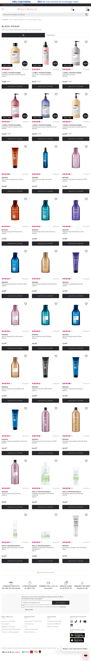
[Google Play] (77, 637)
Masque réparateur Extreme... (73, 389)
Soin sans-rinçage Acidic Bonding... (74, 547)
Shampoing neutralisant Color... (73, 231)
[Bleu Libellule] (31, 9)
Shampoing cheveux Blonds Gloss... (44, 127)
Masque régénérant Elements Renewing (42, 548)
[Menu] (3, 9)
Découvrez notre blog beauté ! (10, 632)
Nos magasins (6, 624)
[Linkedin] (71, 626)
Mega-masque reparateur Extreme (14, 441)
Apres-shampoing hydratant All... (13, 389)
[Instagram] (71, 623)
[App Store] (77, 642)
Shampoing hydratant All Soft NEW (44, 284)
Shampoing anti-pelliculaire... (42, 389)
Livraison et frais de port (31, 629)
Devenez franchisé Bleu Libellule (11, 629)
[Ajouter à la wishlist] (26, 43)
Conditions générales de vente (22, 648)
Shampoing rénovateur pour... (12, 127)
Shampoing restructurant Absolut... (14, 74)
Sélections (22, 19)
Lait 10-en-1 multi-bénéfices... (42, 74)
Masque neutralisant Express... (73, 284)
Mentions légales (7, 648)
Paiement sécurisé (29, 632)
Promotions (29, 19)
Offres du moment (52, 626)
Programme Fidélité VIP (54, 624)
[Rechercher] (86, 15)
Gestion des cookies (52, 648)
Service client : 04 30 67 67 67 (32, 621)
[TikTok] (76, 623)
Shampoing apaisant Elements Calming (43, 494)
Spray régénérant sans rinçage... (13, 547)
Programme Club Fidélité (54, 621)
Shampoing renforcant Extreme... (44, 231)
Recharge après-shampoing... (73, 493)
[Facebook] (80, 623)
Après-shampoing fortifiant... (42, 336)
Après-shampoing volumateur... (13, 336)
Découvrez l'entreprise (8, 621)
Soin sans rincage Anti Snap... (42, 179)
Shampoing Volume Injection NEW (74, 179)
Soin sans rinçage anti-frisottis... (13, 179)
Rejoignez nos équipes (8, 626)
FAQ (25, 626)
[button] (58, 9)
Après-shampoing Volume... (11, 493)
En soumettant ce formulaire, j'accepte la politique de (45, 608)
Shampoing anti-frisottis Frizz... (12, 231)
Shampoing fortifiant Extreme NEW (14, 284)
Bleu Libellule (14, 19)
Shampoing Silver (68, 74)
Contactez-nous (29, 624)
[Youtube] (85, 623)
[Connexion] (72, 9)
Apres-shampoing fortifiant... (72, 336)
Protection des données (39, 648)
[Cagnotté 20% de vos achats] (45, 1)
